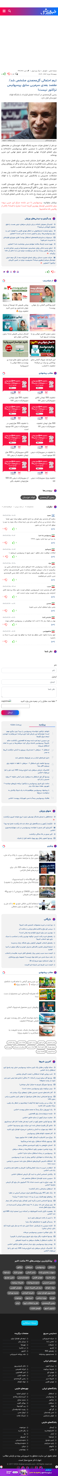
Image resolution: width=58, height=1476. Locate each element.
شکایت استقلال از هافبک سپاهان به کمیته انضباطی (33, 1240)
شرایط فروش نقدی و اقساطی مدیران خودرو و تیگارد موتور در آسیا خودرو (29, 948)
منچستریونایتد (33, 1282)
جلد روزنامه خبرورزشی (18, 1354)
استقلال (52, 1267)
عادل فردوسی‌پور (20, 1366)
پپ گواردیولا (21, 1406)
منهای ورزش (45, 811)
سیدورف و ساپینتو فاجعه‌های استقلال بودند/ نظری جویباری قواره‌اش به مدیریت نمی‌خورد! (29, 238)
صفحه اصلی (53, 71)
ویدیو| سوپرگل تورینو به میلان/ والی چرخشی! (35, 1084)
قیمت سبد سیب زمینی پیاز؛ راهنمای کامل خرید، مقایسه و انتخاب (29, 953)
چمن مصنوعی (51, 1043)
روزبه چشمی (41, 1298)
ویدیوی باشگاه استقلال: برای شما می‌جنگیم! (36, 1141)
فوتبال (45, 71)
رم (25, 1434)
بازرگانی (47, 919)
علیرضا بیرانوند (17, 1282)
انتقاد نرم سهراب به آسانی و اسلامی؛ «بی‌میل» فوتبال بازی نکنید (29, 1129)
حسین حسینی (49, 1282)
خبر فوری (41, 1043)
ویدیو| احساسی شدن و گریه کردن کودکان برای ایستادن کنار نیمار (29, 1201)
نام (55, 665)
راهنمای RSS (49, 1351)
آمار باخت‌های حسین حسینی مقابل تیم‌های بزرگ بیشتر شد (31, 1092)
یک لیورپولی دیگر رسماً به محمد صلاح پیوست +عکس (33, 1109)
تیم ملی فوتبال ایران (18, 1338)
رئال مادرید (50, 1277)
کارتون (23, 1351)
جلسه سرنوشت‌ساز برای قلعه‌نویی (40, 1113)
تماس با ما (50, 1341)
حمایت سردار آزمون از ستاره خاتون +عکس (37, 1117)
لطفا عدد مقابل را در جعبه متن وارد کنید (39, 701)
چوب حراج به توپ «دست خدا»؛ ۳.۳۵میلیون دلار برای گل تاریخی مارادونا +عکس (30, 1183)
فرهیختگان (48, 141)
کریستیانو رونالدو (19, 1397)
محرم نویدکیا (13, 1293)
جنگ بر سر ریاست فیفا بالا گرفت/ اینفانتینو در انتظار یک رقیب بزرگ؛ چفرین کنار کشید (31, 1104)
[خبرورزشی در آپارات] (27, 1468)
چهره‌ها (23, 1345)
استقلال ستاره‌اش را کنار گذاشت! (40, 1189)
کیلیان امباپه (21, 1393)
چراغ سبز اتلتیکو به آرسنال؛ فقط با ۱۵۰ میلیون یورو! (33, 1137)
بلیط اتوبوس (51, 1052)
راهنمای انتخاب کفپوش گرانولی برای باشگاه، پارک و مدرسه (32, 943)
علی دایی (51, 1375)
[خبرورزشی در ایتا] (36, 1468)
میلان (24, 1446)
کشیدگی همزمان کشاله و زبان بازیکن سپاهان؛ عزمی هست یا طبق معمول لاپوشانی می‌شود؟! (30, 225)
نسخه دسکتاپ (29, 1322)
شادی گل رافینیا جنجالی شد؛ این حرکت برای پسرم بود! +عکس (30, 1125)
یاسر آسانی (30, 1272)
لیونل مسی (22, 1412)
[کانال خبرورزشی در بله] (41, 1468)
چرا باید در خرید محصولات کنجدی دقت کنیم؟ (36, 925)
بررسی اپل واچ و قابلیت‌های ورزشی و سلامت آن (36, 929)
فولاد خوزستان (28, 497)
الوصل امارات (35, 1308)
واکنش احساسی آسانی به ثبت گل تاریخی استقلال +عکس (31, 1174)
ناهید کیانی (21, 1375)
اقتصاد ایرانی (41, 1052)
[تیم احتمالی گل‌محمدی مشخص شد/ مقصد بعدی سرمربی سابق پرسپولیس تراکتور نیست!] (29, 120)
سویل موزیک (51, 1047)
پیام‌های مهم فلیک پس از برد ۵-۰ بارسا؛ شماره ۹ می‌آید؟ (32, 1197)
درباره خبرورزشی (48, 1338)
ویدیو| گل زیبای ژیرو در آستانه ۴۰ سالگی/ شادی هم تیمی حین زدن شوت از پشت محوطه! (29, 1079)
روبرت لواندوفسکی (19, 1409)
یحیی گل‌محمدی (47, 497)
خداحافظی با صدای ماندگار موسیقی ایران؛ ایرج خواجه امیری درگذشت (27, 817)
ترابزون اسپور (49, 1308)
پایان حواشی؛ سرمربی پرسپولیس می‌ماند (37, 1232)
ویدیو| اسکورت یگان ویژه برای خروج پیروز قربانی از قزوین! (31, 1236)
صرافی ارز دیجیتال (19, 1047)
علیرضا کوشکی (28, 1293)
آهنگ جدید (21, 1043)
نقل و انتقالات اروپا (30, 1303)
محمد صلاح (22, 1400)
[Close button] (56, 1466)
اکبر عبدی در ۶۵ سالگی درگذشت (40, 834)
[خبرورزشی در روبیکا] (32, 1468)
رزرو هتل (8, 1047)
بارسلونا (7, 1272)
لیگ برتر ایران (36, 71)
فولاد (52, 1406)
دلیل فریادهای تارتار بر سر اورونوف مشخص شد (32, 758)
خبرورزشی (48, 11)
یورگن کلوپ (21, 1403)
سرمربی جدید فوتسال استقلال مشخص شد (37, 1178)
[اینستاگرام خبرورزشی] (18, 1468)
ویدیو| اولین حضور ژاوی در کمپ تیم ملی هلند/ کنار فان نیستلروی (28, 1121)
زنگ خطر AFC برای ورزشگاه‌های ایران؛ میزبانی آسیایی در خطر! (30, 1193)
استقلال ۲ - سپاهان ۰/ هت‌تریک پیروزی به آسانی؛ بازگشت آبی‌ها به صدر (26, 751)
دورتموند (18, 1298)
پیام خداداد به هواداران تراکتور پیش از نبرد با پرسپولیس (32, 1157)
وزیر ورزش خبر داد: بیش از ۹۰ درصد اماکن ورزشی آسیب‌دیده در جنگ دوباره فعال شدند (30, 1206)
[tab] (42, 725)
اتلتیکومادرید (49, 1431)
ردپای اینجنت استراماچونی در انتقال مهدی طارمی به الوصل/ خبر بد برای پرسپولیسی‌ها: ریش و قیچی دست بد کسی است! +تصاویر (30, 232)
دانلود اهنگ (41, 1047)
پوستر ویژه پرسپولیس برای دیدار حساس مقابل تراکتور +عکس (30, 1244)
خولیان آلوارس (15, 1288)
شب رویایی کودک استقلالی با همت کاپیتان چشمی (34, 1074)
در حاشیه (22, 1348)
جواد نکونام (50, 1288)
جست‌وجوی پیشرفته (46, 1354)
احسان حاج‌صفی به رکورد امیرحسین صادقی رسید (35, 1145)
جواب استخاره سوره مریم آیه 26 (41, 961)
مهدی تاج (50, 1372)
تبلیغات (51, 1345)
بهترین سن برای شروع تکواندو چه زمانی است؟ (36, 933)
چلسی (52, 1449)
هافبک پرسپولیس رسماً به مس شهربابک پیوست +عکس (28, 798)
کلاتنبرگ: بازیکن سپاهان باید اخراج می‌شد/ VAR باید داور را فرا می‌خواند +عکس (26, 771)
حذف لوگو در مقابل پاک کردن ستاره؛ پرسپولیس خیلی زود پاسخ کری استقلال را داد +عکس (29, 1068)
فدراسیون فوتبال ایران (46, 1293)
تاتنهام (51, 1446)
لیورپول (23, 1437)
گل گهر (51, 1409)
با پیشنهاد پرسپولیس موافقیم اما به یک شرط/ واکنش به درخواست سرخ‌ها (28, 791)
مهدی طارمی (37, 1277)
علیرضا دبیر (50, 1379)
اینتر (17, 1303)
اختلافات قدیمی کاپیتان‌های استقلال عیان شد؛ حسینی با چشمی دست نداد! (31, 1162)
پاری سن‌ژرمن (49, 1443)
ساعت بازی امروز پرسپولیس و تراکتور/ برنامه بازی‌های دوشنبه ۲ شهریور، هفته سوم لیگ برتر (26, 784)
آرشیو (52, 1348)
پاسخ (53, 529)
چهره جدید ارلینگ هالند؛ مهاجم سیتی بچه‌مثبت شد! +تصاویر (30, 244)
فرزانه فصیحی (21, 1369)
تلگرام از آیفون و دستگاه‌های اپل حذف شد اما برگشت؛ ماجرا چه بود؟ (28, 824)
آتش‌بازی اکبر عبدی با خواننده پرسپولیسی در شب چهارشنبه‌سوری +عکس (30, 828)
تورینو (52, 1298)
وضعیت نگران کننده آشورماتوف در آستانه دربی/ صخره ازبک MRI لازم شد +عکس (29, 1212)
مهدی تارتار (18, 1272)
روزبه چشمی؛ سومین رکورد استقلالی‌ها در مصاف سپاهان (32, 1149)
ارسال (10, 712)
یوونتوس (22, 1449)
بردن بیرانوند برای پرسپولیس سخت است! (37, 1088)
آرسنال (52, 1427)
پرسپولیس (40, 1267)
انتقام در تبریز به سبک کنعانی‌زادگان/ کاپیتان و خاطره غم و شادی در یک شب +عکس (29, 1169)
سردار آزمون (50, 1366)
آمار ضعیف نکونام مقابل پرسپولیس (39, 1133)
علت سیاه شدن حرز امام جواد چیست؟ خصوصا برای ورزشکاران (30, 957)
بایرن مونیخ (9, 1277)
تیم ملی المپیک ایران (33, 1288)
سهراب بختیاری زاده (47, 1272)
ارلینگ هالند (21, 1416)
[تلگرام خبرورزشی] (23, 1468)
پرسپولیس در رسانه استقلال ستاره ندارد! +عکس (35, 1153)
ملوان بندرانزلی (48, 1416)
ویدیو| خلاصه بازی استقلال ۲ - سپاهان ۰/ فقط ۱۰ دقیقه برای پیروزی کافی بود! (28, 764)
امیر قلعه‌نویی (21, 1372)
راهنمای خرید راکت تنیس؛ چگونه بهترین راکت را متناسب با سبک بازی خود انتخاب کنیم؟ (29, 937)
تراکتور (19, 1267)
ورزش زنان (22, 1341)
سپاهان (29, 1267)
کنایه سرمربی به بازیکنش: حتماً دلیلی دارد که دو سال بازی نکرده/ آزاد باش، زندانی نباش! (29, 1227)
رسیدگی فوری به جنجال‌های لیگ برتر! (38, 1222)
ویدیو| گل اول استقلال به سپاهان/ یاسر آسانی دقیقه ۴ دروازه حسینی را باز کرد (27, 778)
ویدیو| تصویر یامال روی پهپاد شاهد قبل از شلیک (34, 838)
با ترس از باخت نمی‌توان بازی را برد (40, 1218)
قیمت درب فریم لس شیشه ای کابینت (39, 965)
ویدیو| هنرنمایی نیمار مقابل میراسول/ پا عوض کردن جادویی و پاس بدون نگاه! (30, 1097)
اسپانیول (29, 1298)
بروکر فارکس (12, 1043)
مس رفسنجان (49, 1412)
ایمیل (54, 676)
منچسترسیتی (23, 1277)
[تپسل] (1, 1466)
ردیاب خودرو (32, 1043)
